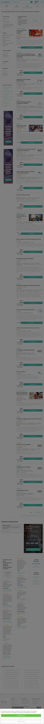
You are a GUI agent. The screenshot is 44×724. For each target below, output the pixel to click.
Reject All (21, 718)
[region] (22, 716)
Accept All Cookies (21, 715)
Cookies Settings (21, 721)
